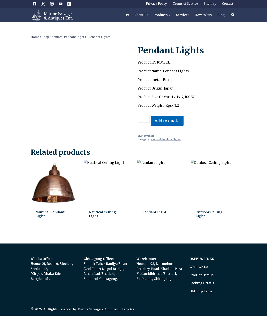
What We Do (198, 267)
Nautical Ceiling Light (102, 214)
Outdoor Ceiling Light (209, 214)
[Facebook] (34, 4)
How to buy (203, 15)
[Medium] (69, 4)
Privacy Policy (156, 3)
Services (182, 15)
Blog (221, 15)
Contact (227, 3)
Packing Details (201, 283)
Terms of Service (185, 3)
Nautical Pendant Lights (166, 139)
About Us (141, 15)
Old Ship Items (200, 291)
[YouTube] (61, 4)
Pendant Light (154, 212)
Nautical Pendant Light (50, 214)
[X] (43, 4)
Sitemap (210, 3)
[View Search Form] (232, 14)
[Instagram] (52, 4)
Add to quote (167, 121)
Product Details (201, 275)
